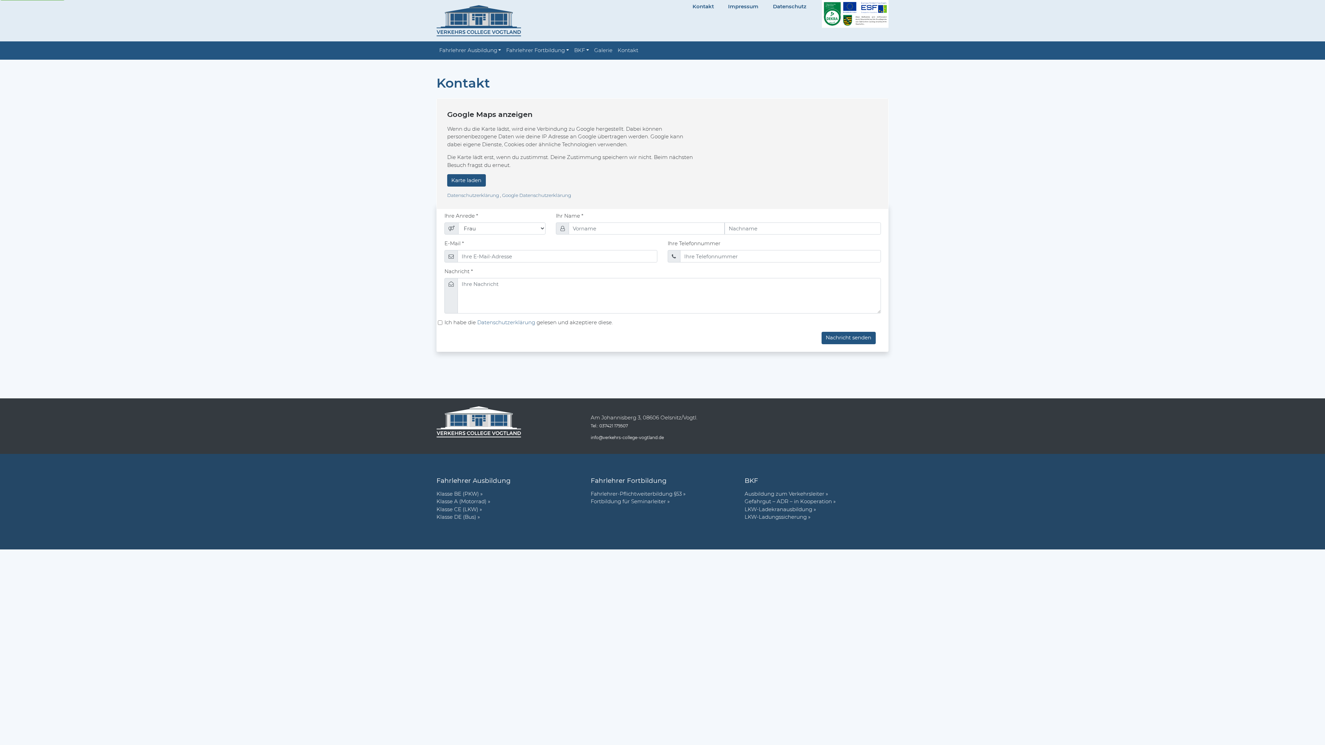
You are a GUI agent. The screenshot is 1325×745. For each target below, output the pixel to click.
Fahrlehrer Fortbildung (535, 50)
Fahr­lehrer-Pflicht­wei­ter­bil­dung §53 (636, 493)
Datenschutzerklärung (473, 195)
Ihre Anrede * (461, 215)
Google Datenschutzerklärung (536, 195)
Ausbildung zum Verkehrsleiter (784, 493)
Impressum (743, 6)
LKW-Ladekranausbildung (778, 509)
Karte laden (466, 180)
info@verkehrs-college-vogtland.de (627, 437)
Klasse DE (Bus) (456, 517)
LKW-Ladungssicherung (776, 517)
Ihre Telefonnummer (694, 243)
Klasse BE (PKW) (457, 493)
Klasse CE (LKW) (457, 509)
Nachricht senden (848, 337)
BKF (579, 50)
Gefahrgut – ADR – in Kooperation (788, 501)
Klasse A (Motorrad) (461, 501)
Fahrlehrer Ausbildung (468, 50)
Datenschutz (789, 6)
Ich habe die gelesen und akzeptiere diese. (528, 322)
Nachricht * (458, 271)
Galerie (603, 50)
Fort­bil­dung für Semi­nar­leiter (628, 501)
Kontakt (703, 6)
